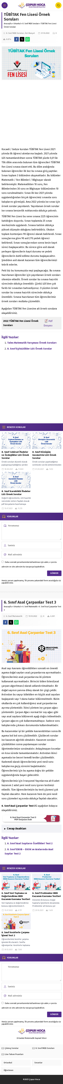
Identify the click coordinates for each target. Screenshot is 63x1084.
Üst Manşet (30, 33)
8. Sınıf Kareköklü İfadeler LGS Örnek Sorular (16, 493)
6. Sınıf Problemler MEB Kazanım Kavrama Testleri (46, 895)
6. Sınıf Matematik (29, 607)
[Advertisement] (31, 114)
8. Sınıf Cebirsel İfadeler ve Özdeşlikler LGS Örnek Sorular (15, 455)
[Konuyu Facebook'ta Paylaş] (16, 39)
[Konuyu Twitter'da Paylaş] (22, 39)
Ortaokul (17, 24)
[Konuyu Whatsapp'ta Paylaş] (27, 39)
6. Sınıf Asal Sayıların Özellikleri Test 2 (29, 843)
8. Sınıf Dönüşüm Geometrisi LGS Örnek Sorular (44, 455)
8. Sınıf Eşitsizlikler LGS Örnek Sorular (29, 348)
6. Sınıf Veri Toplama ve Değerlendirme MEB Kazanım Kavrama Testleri (16, 896)
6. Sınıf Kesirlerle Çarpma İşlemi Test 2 (15, 934)
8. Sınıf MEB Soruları (30, 24)
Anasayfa (8, 24)
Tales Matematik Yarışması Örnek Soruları (32, 342)
